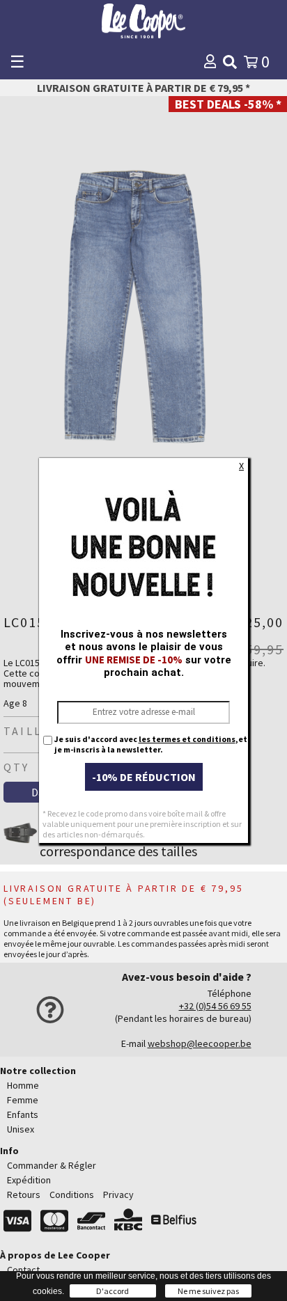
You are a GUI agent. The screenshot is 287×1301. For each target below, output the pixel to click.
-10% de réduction (144, 777)
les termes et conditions (187, 739)
